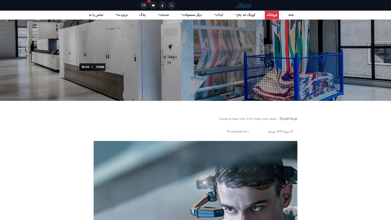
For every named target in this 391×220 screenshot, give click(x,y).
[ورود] (162, 5)
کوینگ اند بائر (246, 15)
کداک (219, 15)
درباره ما (122, 15)
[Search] (171, 5)
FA (144, 5)
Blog (85, 67)
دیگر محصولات (192, 15)
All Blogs (291, 119)
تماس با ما (96, 15)
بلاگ (142, 15)
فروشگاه (272, 15)
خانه (291, 15)
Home (100, 67)
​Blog (283, 119)
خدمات (164, 15)
